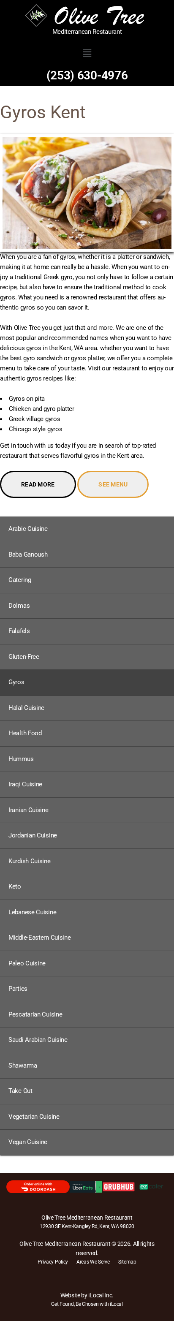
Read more (38, 484)
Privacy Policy (53, 1262)
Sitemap (127, 1262)
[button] (87, 53)
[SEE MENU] (113, 476)
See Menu (113, 484)
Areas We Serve (93, 1262)
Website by (87, 1295)
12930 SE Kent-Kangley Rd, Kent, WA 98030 (87, 1226)
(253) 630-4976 (87, 75)
